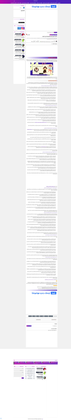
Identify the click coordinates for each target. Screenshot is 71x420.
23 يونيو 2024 (38, 368)
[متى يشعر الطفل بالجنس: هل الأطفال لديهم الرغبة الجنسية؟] (23, 34)
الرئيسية (55, 32)
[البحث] (14, 1)
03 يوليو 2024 (16, 44)
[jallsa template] (42, 418)
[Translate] (24, 7)
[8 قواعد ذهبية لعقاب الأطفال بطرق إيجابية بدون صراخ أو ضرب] (23, 45)
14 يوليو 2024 (16, 55)
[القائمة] (57, 1)
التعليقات (28, 34)
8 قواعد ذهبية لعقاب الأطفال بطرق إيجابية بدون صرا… (40, 379)
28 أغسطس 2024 (16, 39)
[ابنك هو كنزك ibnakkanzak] (35, 1)
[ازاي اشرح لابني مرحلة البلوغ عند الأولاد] (23, 56)
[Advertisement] (41, 20)
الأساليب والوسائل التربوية (50, 32)
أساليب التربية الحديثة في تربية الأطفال (50, 279)
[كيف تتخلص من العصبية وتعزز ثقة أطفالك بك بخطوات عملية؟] (23, 40)
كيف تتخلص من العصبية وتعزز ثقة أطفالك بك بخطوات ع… (40, 374)
